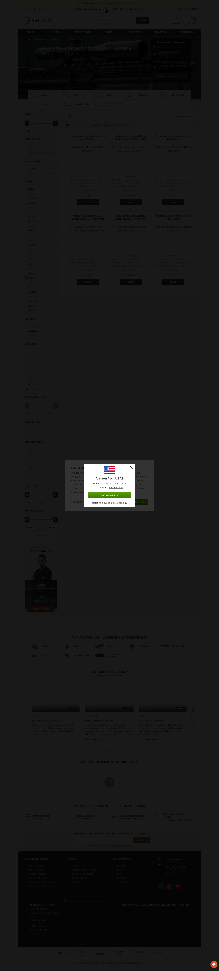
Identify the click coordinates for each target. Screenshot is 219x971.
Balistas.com (116, 487)
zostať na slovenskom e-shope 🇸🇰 (109, 502)
